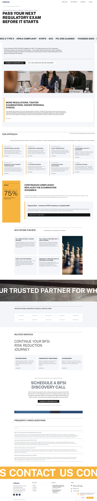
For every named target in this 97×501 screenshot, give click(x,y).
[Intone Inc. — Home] (19, 483)
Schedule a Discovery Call (15, 63)
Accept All (90, 497)
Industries (83, 1)
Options (82, 497)
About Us (35, 487)
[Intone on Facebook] (17, 495)
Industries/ (5, 6)
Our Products (74, 1)
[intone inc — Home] (6, 2)
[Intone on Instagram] (19, 495)
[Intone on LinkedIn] (14, 495)
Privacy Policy (82, 495)
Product (34, 490)
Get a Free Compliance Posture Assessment (41, 62)
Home (34, 485)
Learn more (18, 368)
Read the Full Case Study (36, 214)
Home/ (3, 6)
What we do (64, 1)
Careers (90, 1)
